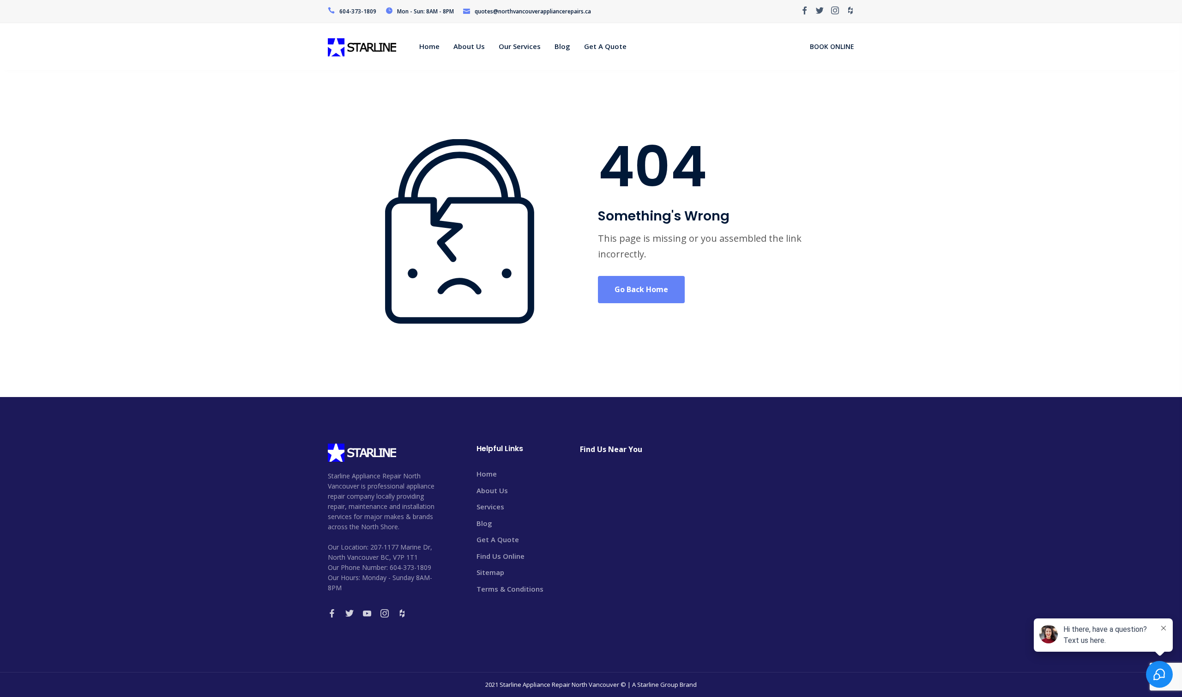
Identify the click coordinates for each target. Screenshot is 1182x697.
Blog (484, 523)
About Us (492, 490)
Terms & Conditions (509, 588)
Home (486, 473)
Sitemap (490, 572)
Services (490, 506)
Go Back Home (641, 289)
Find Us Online (500, 556)
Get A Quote (497, 539)
